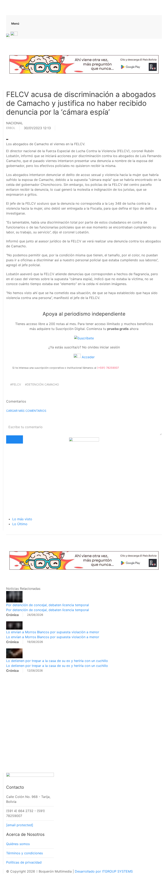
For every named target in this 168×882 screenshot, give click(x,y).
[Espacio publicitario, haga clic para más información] (84, 64)
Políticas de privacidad (24, 862)
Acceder (88, 357)
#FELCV (15, 384)
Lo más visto (22, 519)
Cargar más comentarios (26, 410)
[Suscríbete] (84, 338)
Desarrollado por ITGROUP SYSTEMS (104, 871)
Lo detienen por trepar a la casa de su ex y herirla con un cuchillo (57, 661)
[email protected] (19, 825)
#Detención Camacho (42, 384)
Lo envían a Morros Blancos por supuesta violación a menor (52, 632)
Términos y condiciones (24, 853)
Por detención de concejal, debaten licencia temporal (47, 605)
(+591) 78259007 (108, 367)
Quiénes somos (18, 844)
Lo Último (19, 524)
